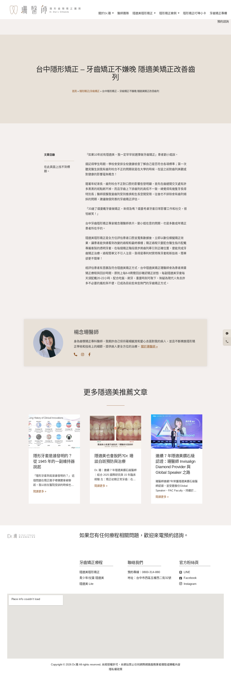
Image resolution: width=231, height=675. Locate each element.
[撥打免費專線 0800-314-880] (227, 342)
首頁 (74, 91)
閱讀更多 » (39, 491)
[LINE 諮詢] (227, 334)
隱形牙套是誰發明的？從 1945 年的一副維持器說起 (54, 461)
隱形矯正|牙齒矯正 (89, 91)
